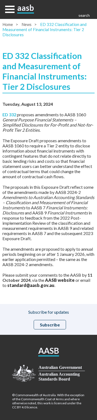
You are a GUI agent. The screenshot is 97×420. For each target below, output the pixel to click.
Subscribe (50, 324)
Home (7, 24)
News (27, 24)
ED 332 (9, 114)
